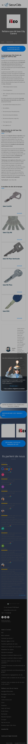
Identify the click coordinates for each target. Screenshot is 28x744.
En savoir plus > (14, 386)
